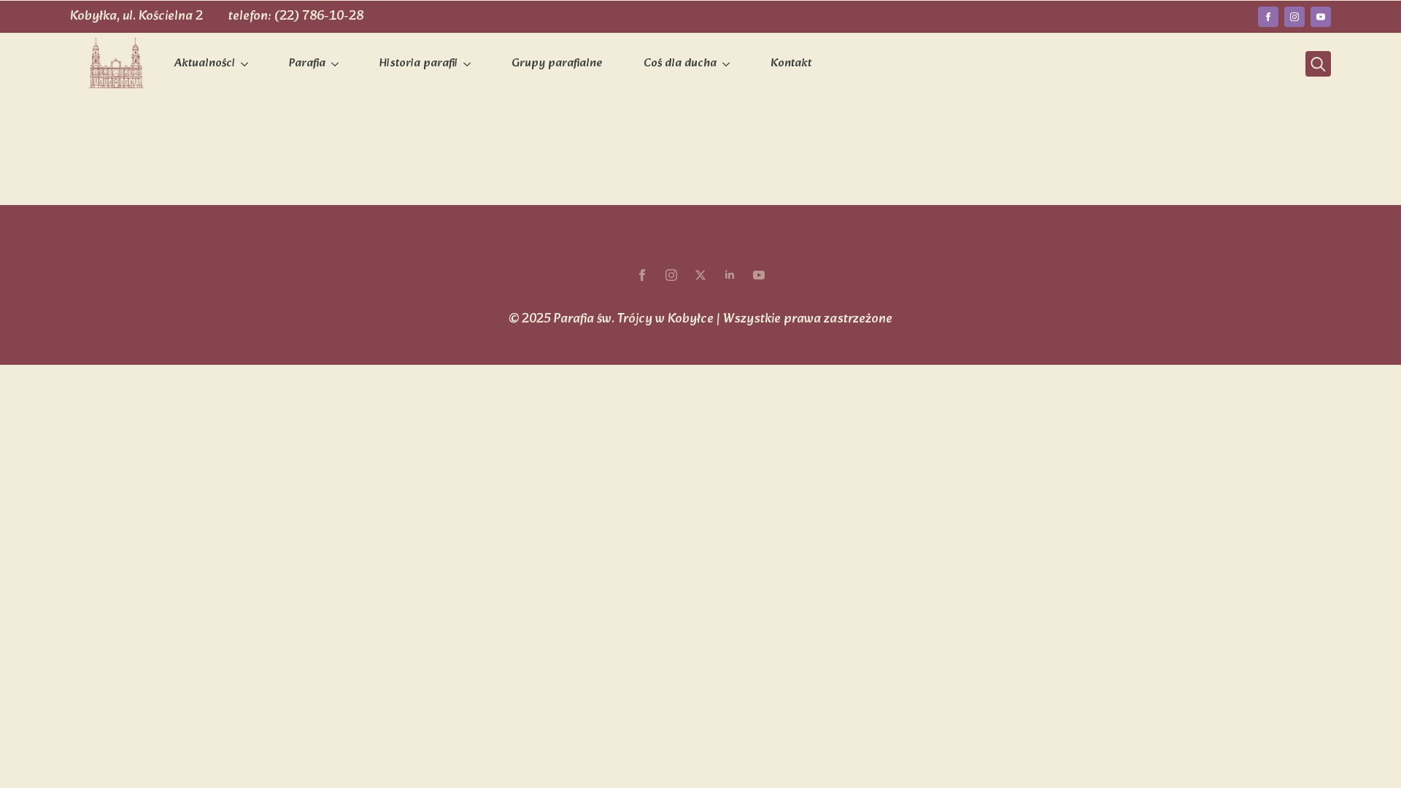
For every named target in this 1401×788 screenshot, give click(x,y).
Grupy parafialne (557, 63)
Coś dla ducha (680, 63)
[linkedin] (729, 275)
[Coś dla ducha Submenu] (729, 64)
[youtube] (1321, 17)
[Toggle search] (1318, 64)
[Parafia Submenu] (337, 64)
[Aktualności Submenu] (247, 64)
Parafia (307, 63)
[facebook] (1268, 17)
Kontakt (791, 63)
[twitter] (700, 275)
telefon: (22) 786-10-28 (295, 16)
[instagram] (1294, 17)
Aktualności (204, 63)
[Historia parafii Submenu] (470, 64)
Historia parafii (418, 63)
